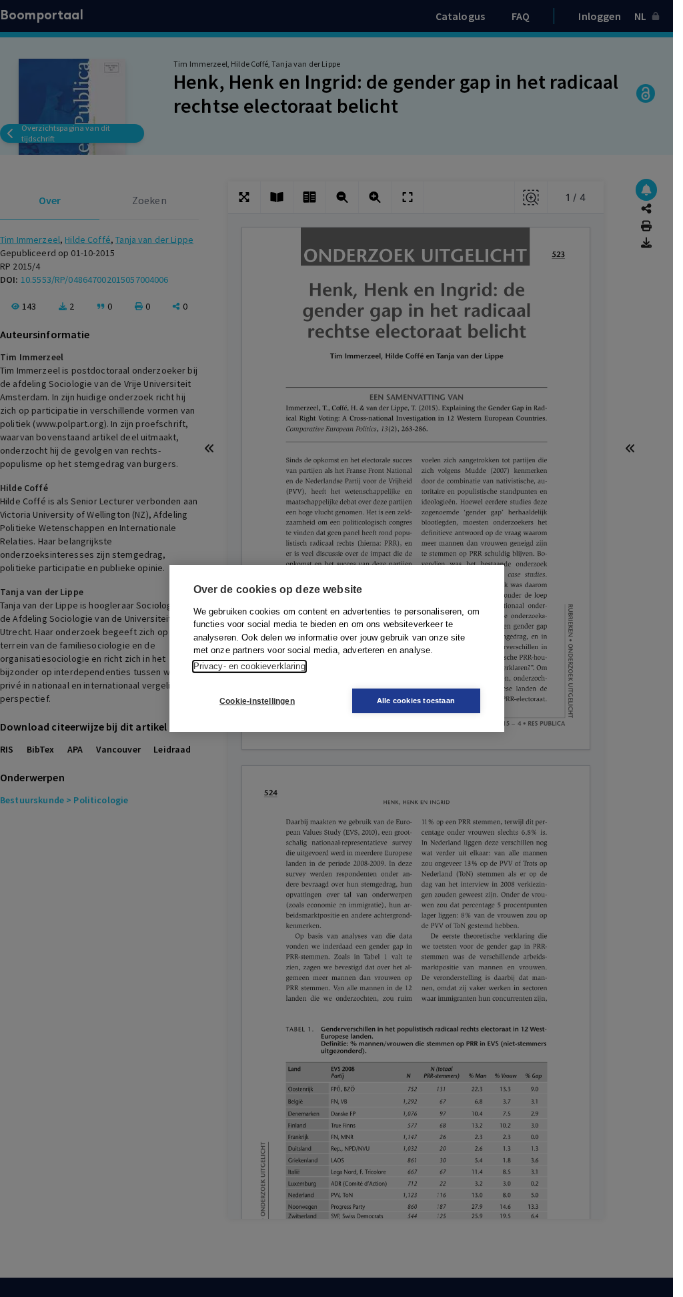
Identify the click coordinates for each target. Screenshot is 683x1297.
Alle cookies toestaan (416, 701)
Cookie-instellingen (257, 701)
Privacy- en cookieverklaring (249, 666)
